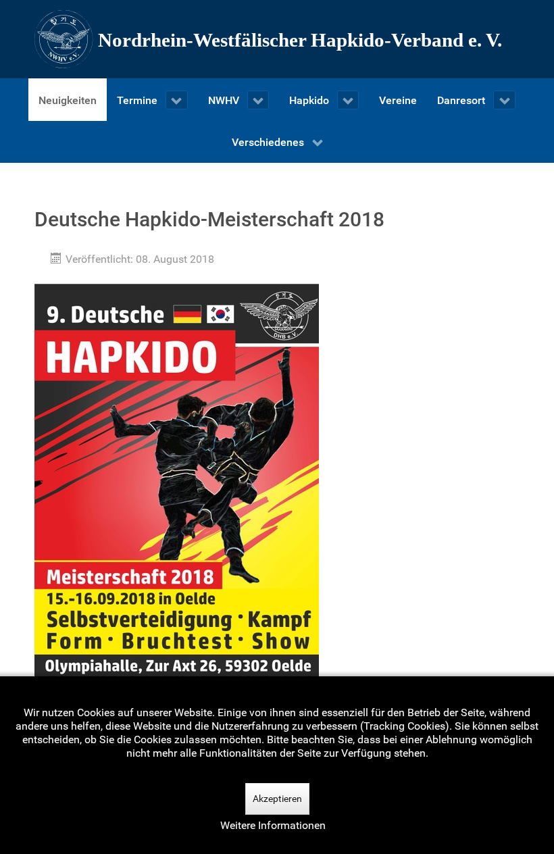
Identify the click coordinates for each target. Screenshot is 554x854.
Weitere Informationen (273, 825)
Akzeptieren (277, 798)
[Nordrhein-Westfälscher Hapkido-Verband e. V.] (277, 39)
